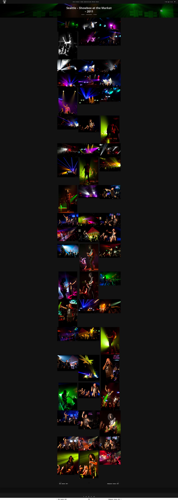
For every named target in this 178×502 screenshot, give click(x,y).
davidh (95, 14)
